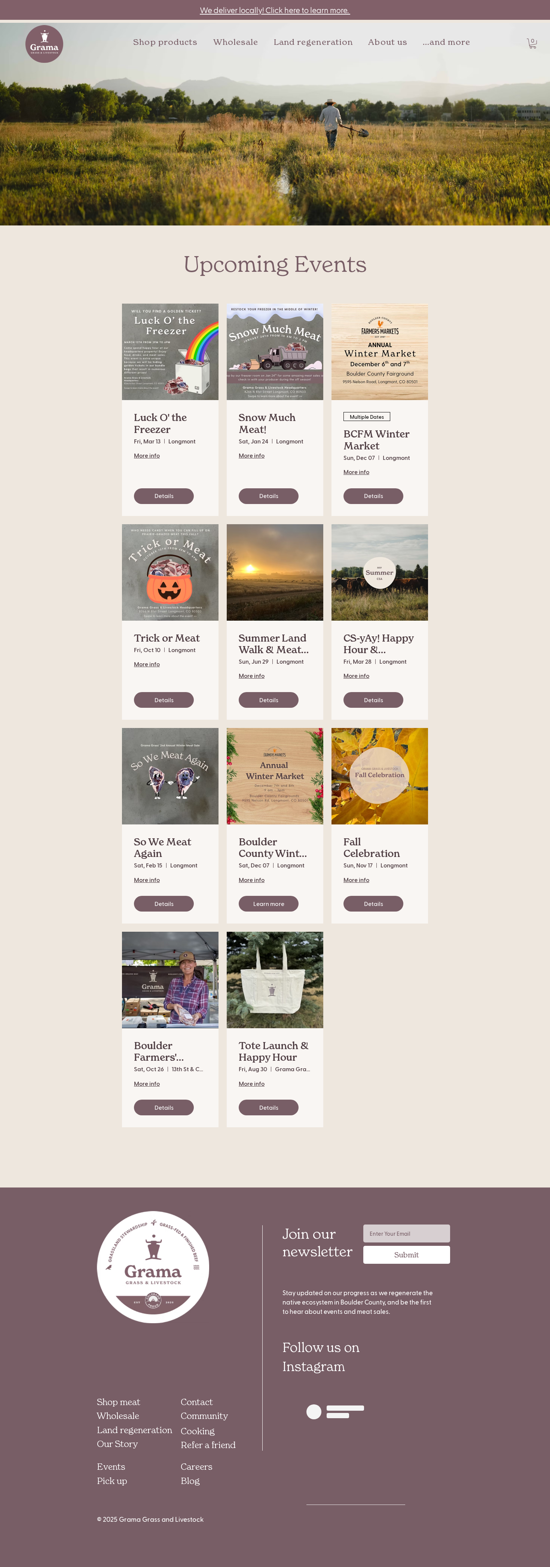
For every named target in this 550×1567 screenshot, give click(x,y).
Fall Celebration (371, 848)
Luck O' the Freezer (160, 423)
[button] (447, 42)
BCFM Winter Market (376, 440)
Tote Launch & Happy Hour (274, 1051)
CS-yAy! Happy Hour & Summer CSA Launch (378, 644)
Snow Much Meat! (267, 423)
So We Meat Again (162, 848)
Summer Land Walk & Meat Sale (272, 644)
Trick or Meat (167, 638)
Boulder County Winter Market (274, 848)
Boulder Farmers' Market (155, 1051)
